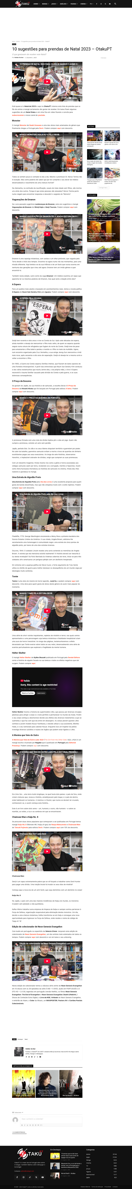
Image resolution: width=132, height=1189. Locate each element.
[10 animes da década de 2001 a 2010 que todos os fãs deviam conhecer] (103, 210)
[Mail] (32, 1056)
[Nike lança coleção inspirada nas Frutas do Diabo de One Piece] (103, 253)
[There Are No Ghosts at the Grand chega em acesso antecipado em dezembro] (95, 135)
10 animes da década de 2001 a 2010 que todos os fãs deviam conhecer (103, 215)
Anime (18, 41)
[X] (105, 4)
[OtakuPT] (22, 4)
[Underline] (27, 1125)
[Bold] (22, 1125)
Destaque (20, 1039)
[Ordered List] (33, 1125)
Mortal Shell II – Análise (71, 1095)
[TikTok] (34, 1056)
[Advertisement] (66, 24)
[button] (115, 4)
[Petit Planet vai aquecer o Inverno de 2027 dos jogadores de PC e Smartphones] (112, 173)
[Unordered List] (35, 1125)
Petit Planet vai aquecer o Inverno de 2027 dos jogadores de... (111, 181)
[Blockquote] (38, 1125)
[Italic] (24, 1125)
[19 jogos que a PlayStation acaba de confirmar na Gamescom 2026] (95, 173)
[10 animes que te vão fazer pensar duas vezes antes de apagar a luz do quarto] (23, 1084)
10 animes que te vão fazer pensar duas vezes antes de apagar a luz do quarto (24, 1093)
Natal (26, 1039)
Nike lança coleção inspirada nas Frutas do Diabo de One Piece (101, 258)
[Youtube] (109, 4)
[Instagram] (101, 4)
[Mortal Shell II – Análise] (70, 1084)
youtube (41, 115)
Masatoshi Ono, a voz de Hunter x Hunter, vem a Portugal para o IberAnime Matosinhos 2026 (47, 1092)
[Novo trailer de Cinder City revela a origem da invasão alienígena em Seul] (95, 154)
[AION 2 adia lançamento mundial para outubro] (112, 154)
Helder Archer (19, 57)
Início (13, 41)
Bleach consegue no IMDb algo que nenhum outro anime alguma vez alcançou (102, 236)
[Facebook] (96, 4)
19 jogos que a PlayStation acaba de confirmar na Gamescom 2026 (94, 181)
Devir (41, 128)
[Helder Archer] (18, 1052)
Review (71, 1093)
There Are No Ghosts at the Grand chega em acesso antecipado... (94, 144)
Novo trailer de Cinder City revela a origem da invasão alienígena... (94, 162)
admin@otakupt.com (27, 1171)
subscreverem (18, 115)
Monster (23, 125)
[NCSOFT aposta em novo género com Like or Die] (112, 135)
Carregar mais (103, 187)
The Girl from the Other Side (56, 740)
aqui (35, 746)
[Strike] (30, 1125)
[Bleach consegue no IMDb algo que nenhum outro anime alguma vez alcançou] (103, 231)
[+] (41, 1125)
